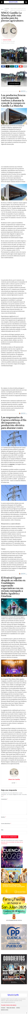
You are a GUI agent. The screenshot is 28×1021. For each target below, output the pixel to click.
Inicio (2, 9)
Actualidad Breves (7, 9)
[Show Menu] (1, 2)
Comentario (4, 799)
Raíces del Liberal (11, 1007)
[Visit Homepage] (14, 2)
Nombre (3, 817)
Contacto (3, 1007)
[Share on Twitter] (8, 66)
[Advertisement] (14, 155)
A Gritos (18, 1007)
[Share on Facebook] (3, 66)
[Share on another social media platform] (25, 66)
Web (2, 829)
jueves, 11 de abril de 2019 (9, 41)
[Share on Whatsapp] (12, 66)
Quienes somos (4, 1009)
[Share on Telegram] (16, 66)
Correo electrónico (6, 823)
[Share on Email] (21, 66)
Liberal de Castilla (7, 39)
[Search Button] (26, 2)
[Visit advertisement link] (14, 881)
